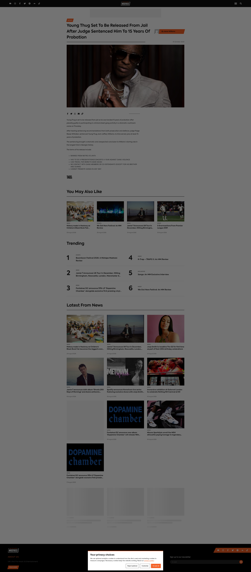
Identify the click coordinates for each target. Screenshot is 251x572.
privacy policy (149, 560)
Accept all (156, 566)
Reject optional (132, 566)
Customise (145, 566)
